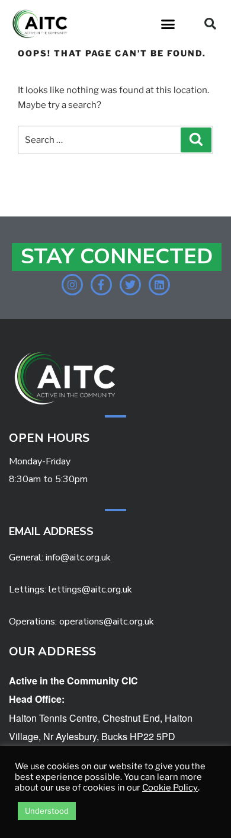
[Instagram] (72, 284)
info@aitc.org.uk (78, 557)
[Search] (196, 140)
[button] (168, 23)
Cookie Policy (170, 787)
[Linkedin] (159, 284)
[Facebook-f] (101, 284)
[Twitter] (130, 284)
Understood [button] (47, 810)
